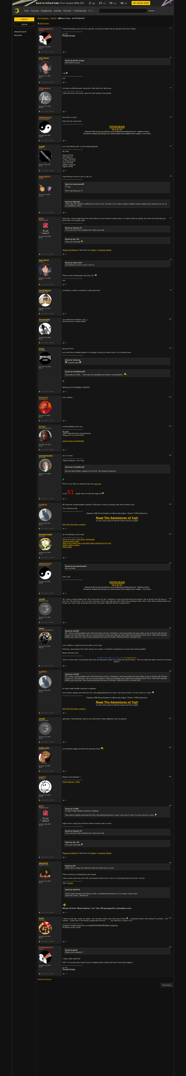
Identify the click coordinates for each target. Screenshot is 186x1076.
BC (118, 129)
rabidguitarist (44, 117)
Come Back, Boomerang (85, 539)
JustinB (42, 146)
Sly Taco (42, 426)
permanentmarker (46, 456)
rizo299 (42, 505)
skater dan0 (43, 176)
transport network (105, 250)
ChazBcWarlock (45, 290)
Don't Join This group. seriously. (74, 524)
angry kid (97, 484)
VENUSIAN (117, 126)
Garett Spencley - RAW (71, 782)
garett (41, 777)
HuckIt (41, 918)
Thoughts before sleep (71, 541)
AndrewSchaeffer (45, 534)
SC (115, 129)
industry (93, 250)
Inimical (42, 397)
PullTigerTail (44, 29)
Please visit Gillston (70, 250)
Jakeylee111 (43, 863)
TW (120, 129)
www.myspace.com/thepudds (73, 441)
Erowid (70, 883)
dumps (41, 349)
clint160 (42, 599)
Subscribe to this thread (44, 979)
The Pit (53, 18)
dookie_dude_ (44, 748)
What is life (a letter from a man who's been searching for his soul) (87, 543)
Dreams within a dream (71, 545)
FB (113, 129)
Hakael (41, 628)
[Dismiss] (170, 3)
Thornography (44, 319)
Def (40, 218)
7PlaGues (42, 88)
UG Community (43, 18)
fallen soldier (67, 547)
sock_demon (44, 58)
